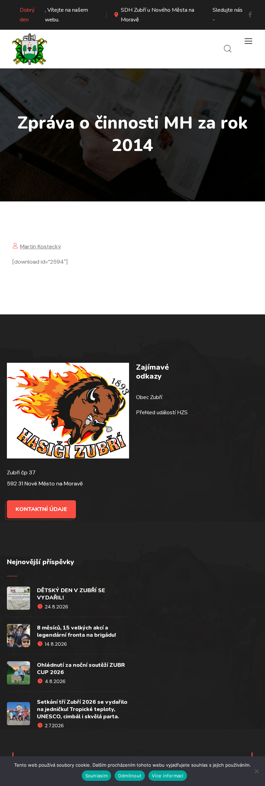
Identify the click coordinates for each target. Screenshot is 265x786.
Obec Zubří (149, 397)
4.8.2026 (55, 681)
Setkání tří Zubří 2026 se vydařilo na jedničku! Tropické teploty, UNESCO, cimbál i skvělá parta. (82, 709)
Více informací (168, 775)
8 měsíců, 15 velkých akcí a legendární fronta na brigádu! (76, 631)
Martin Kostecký (40, 246)
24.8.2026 (56, 606)
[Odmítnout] (256, 771)
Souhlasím (96, 775)
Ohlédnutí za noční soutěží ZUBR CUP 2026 (81, 668)
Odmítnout (129, 775)
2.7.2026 (54, 725)
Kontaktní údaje (41, 509)
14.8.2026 (56, 644)
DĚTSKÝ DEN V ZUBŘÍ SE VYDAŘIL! (71, 594)
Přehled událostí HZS (162, 412)
